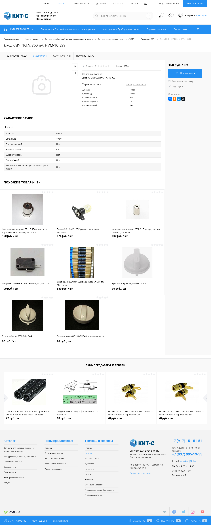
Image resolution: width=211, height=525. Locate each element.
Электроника (10, 472)
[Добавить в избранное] (75, 66)
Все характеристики (136, 84)
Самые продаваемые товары (105, 365)
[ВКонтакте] (170, 99)
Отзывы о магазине (94, 485)
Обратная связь (17, 521)
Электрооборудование (14, 477)
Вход (160, 3)
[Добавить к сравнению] (75, 73)
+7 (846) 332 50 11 (39, 521)
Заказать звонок (195, 3)
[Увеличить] (41, 85)
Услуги (134, 3)
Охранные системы (13, 462)
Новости (89, 479)
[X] (183, 99)
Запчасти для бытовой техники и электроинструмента (19, 449)
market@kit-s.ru (189, 461)
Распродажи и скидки (54, 458)
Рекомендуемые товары (55, 464)
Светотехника (10, 467)
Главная (46, 3)
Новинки (48, 448)
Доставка (101, 3)
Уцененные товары (53, 469)
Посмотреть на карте (140, 473)
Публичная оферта (93, 495)
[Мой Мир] (179, 99)
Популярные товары (53, 453)
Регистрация (172, 3)
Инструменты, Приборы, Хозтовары (20, 456)
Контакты (118, 3)
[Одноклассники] (174, 99)
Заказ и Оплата (81, 3)
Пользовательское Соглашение (99, 490)
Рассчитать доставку (182, 81)
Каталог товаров (20, 29)
